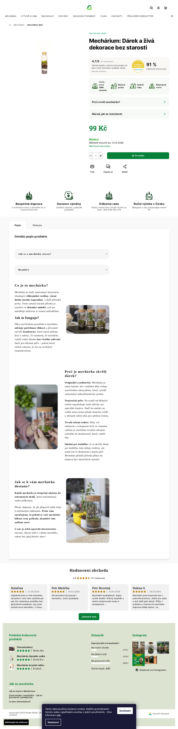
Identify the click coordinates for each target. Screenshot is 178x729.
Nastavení (53, 722)
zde (59, 715)
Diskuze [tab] (37, 225)
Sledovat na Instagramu (152, 670)
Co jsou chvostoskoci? (20, 702)
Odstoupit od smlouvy (16, 722)
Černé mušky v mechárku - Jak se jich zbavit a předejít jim (25, 696)
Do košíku (139, 155)
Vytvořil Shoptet (161, 713)
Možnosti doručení (99, 146)
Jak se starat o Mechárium (22, 691)
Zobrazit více (89, 616)
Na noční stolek (100, 647)
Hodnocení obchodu (89, 570)
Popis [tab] (18, 225)
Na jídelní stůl (99, 654)
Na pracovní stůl (100, 660)
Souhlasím (125, 710)
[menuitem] (10, 16)
